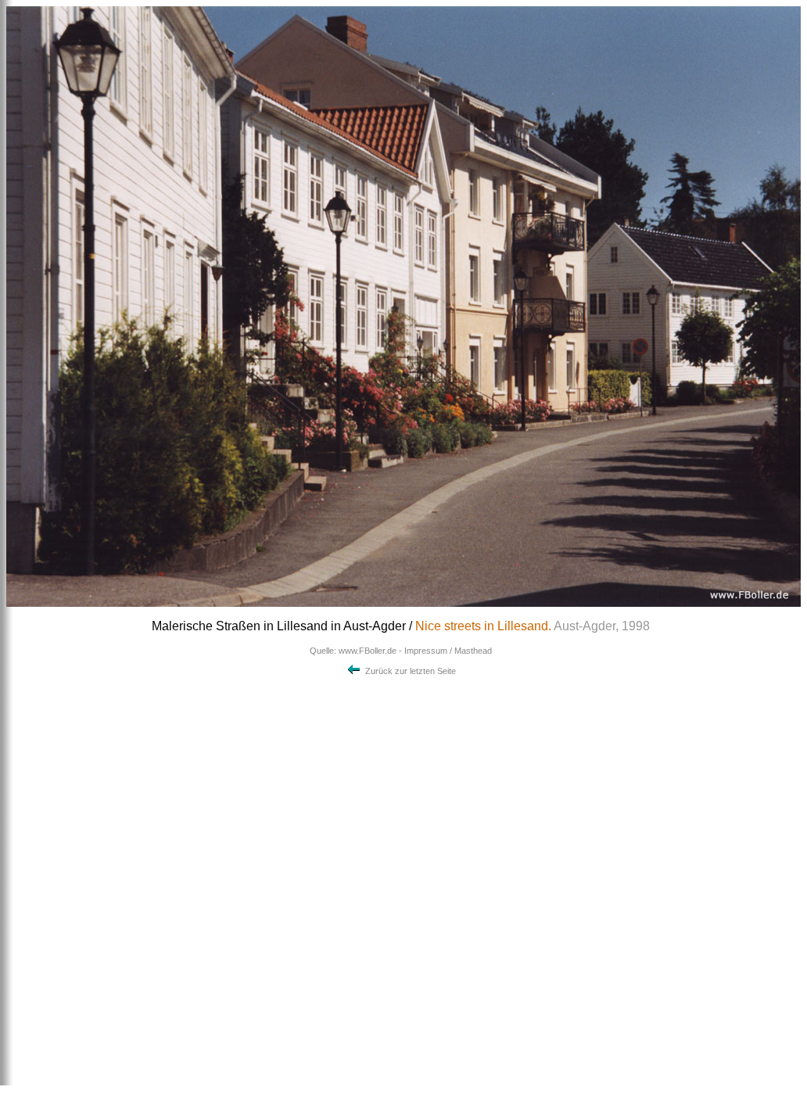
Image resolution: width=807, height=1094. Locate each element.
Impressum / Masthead (448, 650)
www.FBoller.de (367, 650)
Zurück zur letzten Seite (409, 671)
